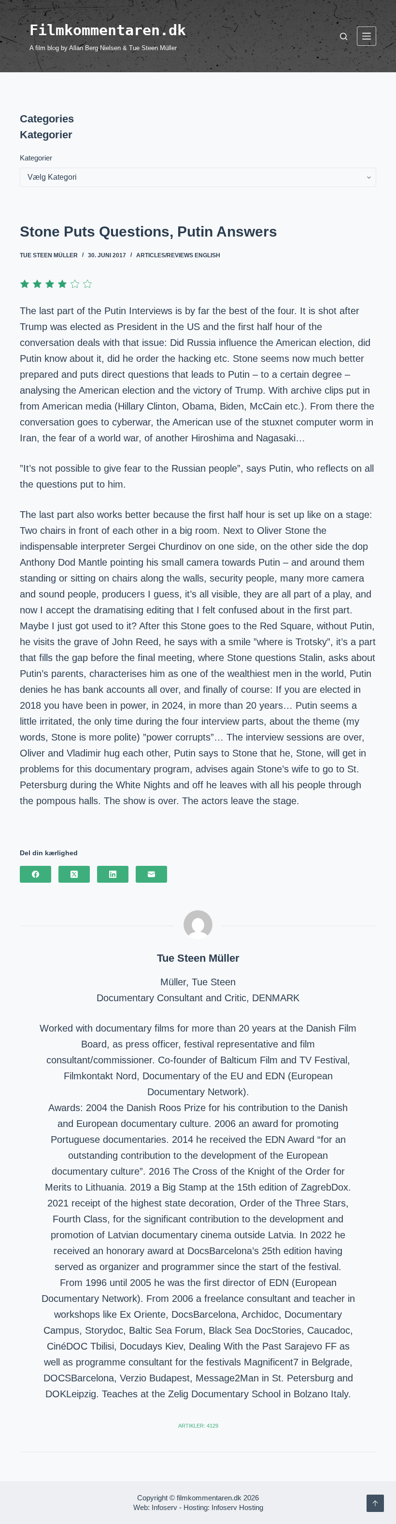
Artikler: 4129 (198, 1426)
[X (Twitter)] (74, 874)
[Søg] (343, 36)
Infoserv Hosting (237, 1507)
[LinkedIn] (112, 874)
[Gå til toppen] (375, 1503)
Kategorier (36, 158)
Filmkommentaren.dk (107, 30)
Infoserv (164, 1507)
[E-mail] (151, 874)
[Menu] (366, 36)
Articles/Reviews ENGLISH (178, 255)
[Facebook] (35, 874)
